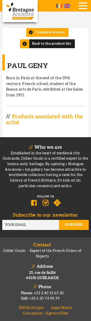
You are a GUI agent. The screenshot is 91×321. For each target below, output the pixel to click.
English (67, 6)
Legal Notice (61, 308)
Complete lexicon (50, 32)
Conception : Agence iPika (45, 313)
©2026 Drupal (31, 308)
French (59, 6)
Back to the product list (51, 43)
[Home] (20, 11)
